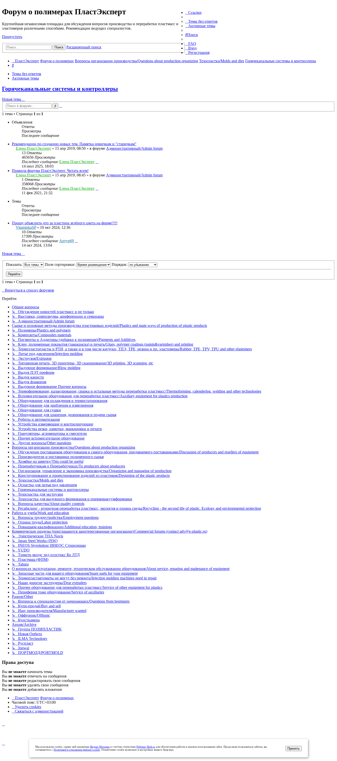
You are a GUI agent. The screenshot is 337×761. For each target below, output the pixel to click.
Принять (293, 748)
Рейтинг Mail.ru (145, 746)
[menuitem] (201, 21)
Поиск (59, 47)
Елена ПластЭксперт (33, 148)
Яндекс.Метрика (100, 746)
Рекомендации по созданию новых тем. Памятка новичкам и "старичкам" (74, 144)
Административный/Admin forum (134, 148)
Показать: (14, 264)
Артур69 (66, 241)
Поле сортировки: (60, 264)
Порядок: (120, 264)
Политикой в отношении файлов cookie (77, 749)
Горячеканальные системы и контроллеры (60, 88)
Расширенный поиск (83, 47)
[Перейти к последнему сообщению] (96, 162)
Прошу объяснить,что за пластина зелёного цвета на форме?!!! (64, 223)
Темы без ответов (26, 74)
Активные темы (25, 78)
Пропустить (12, 37)
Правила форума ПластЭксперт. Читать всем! (50, 171)
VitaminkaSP (26, 227)
